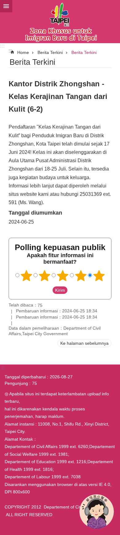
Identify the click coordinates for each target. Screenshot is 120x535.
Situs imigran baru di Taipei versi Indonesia (60, 21)
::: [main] (10, 50)
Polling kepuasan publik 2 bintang (44, 276)
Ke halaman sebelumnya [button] (84, 343)
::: (2, 45)
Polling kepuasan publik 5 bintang (99, 276)
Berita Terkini (50, 52)
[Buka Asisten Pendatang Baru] (96, 511)
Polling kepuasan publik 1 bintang (26, 276)
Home (23, 52)
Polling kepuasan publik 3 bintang (63, 276)
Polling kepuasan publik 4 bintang (81, 276)
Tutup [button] (6, 6)
